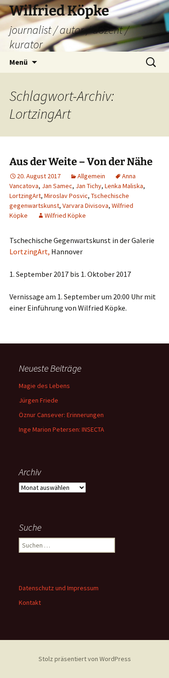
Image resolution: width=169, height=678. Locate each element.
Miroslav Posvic (66, 195)
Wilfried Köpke (65, 215)
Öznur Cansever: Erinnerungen (61, 415)
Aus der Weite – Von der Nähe (81, 161)
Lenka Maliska (124, 186)
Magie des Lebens (44, 385)
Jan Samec (57, 186)
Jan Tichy (88, 186)
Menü (18, 62)
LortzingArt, (29, 251)
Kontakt (30, 602)
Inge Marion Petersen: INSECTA (61, 429)
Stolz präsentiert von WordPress (84, 659)
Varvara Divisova (85, 205)
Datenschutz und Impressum (59, 588)
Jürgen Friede (38, 400)
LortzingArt (25, 195)
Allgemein (91, 176)
